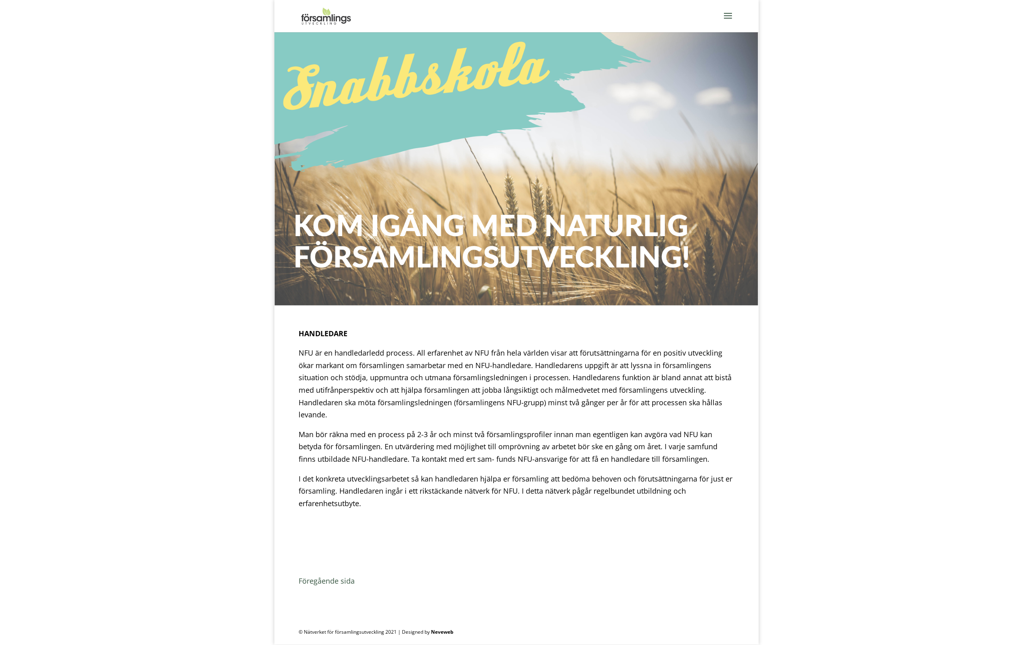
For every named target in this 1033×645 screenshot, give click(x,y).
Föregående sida (327, 581)
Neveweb (442, 631)
